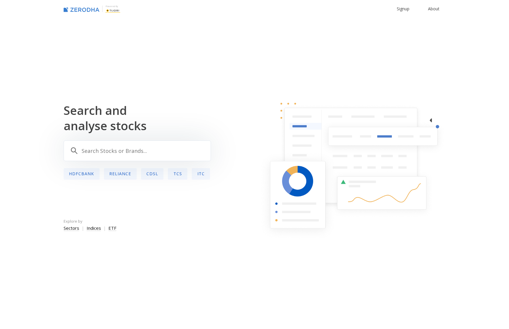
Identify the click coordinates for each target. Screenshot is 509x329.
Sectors (71, 228)
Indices (94, 228)
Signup (403, 8)
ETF (112, 228)
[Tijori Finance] (112, 10)
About (433, 8)
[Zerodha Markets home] (81, 9)
